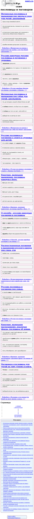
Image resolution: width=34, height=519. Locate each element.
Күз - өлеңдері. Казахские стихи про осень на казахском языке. (18, 472)
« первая (18, 406)
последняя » (18, 416)
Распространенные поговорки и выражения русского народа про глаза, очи (16, 248)
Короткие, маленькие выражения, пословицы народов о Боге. (13, 177)
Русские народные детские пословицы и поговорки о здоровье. (15, 58)
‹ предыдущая (18, 407)
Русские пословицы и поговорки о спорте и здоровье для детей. (16, 137)
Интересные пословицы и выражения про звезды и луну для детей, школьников (16, 16)
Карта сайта (11, 516)
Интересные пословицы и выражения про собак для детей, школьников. (14, 96)
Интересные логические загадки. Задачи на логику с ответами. (18, 423)
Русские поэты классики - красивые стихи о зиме (14, 443)
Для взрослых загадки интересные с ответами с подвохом (16, 432)
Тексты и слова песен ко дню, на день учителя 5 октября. (16, 428)
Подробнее (14, 49)
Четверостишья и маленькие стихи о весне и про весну (16, 493)
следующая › (18, 415)
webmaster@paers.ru (14, 517)
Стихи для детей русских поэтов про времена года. (15, 497)
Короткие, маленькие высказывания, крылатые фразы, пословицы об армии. (16, 327)
